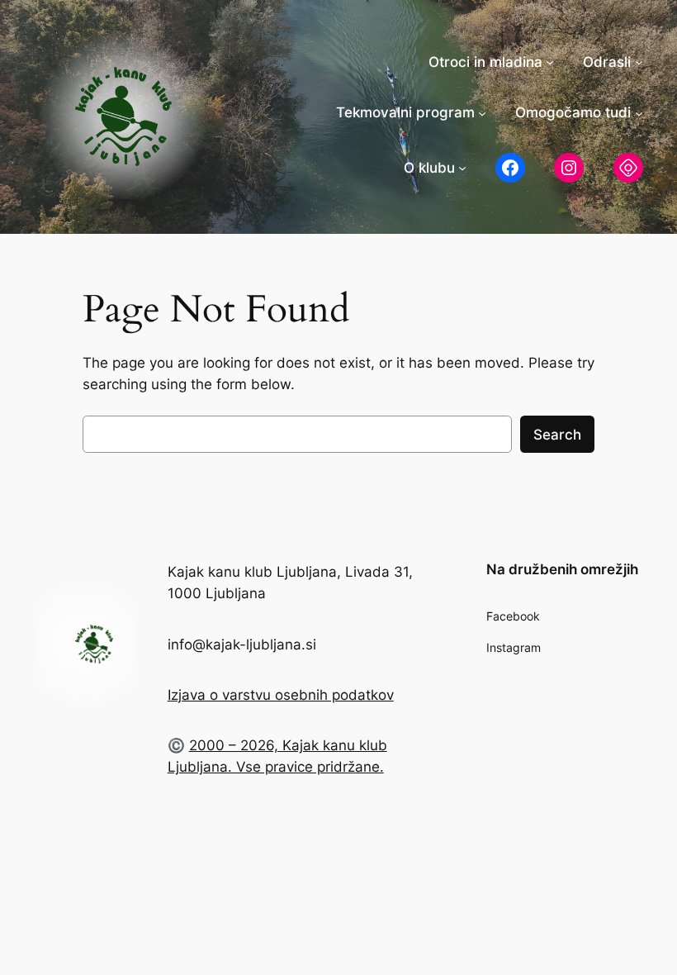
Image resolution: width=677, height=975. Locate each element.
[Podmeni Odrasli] (639, 62)
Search (557, 434)
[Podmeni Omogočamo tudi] (639, 112)
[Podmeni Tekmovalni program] (482, 112)
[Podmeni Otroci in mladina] (550, 62)
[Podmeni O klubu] (462, 168)
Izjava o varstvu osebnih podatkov (281, 695)
